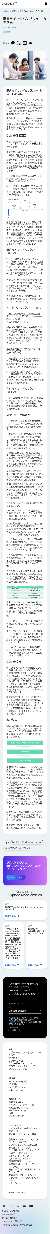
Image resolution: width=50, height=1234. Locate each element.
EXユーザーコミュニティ (21, 1063)
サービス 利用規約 (9, 1218)
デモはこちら (16, 877)
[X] (18, 1206)
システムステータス (18, 1069)
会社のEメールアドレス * (16, 1003)
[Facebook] (11, 1206)
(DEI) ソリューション (19, 1183)
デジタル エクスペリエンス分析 (23, 1145)
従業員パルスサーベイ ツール (22, 1175)
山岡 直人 (6, 31)
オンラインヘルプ (17, 1061)
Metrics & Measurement (27, 842)
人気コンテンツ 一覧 (18, 1108)
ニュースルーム (16, 1090)
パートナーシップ (17, 1087)
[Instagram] (4, 1206)
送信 (14, 1030)
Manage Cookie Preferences (17, 1225)
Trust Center (16, 1116)
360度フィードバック (19, 1148)
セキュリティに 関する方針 (13, 1221)
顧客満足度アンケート (19, 1161)
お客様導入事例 (16, 1102)
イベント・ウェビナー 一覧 (21, 1105)
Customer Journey (16, 848)
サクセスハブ (15, 1058)
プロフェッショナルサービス (22, 1066)
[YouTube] (31, 1206)
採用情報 (13, 1084)
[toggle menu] (46, 4)
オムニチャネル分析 (18, 1142)
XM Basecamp (17, 1110)
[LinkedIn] (24, 1206)
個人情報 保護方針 (9, 1214)
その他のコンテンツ (16, 1192)
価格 (11, 1113)
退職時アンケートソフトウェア (23, 1139)
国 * (10, 1008)
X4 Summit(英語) (18, 1081)
